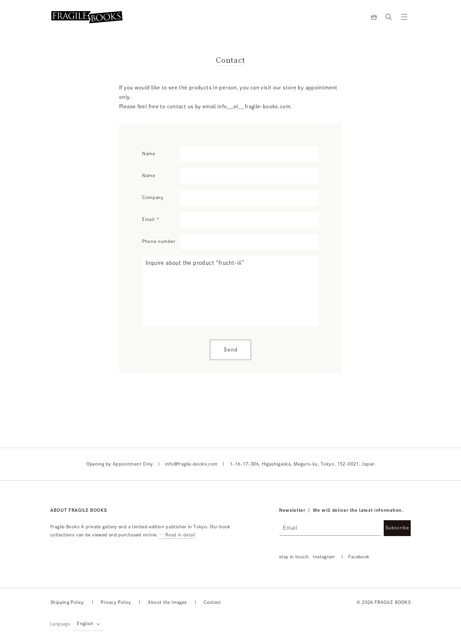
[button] (388, 16)
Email (150, 219)
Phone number (158, 241)
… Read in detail (177, 535)
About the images (167, 602)
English (85, 623)
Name (148, 153)
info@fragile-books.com (191, 464)
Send (231, 349)
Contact (212, 602)
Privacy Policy (116, 602)
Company (153, 197)
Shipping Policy (67, 602)
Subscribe (397, 528)
